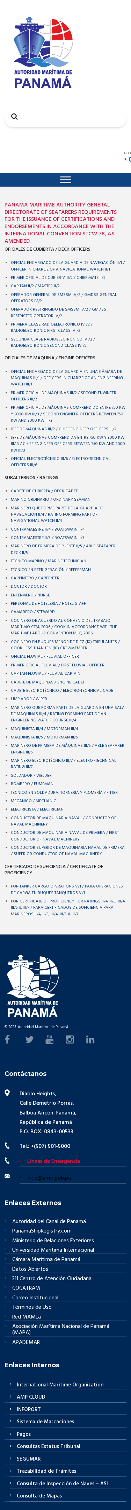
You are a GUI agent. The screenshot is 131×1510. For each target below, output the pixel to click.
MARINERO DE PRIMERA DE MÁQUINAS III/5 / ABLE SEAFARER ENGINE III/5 (67, 749)
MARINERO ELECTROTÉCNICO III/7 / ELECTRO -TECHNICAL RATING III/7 (63, 763)
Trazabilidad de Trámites (46, 1471)
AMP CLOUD (31, 1397)
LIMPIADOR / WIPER (29, 699)
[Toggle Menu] (65, 179)
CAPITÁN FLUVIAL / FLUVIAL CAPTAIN (45, 673)
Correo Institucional (35, 1298)
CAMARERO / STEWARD (33, 612)
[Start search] (13, 116)
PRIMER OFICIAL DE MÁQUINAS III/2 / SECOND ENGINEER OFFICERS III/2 (63, 396)
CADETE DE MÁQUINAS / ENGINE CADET (48, 682)
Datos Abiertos (30, 1269)
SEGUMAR (29, 1459)
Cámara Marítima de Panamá (46, 1260)
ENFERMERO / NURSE (30, 595)
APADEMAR (26, 1342)
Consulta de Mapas (39, 1496)
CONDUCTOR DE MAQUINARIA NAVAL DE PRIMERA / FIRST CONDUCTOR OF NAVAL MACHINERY (65, 836)
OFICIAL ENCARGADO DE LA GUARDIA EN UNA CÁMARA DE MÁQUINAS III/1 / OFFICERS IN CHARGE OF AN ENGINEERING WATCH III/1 (67, 378)
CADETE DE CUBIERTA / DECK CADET (44, 491)
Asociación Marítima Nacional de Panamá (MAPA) (60, 1330)
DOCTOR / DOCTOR (29, 586)
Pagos (24, 1434)
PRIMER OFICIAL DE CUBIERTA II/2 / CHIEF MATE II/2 (58, 277)
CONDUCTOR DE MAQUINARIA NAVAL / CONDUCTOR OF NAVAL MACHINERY (63, 821)
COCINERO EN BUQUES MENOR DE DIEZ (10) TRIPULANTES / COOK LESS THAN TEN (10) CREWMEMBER (65, 645)
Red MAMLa (26, 1317)
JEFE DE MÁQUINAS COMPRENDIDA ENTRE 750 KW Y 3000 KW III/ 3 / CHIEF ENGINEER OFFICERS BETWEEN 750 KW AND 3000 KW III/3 (68, 444)
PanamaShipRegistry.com (42, 1231)
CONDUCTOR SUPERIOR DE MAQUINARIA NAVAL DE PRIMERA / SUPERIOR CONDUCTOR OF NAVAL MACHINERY (68, 851)
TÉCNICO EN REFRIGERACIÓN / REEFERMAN (51, 569)
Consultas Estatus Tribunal (48, 1446)
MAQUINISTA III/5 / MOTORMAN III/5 (44, 737)
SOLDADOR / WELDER (31, 775)
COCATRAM (26, 1288)
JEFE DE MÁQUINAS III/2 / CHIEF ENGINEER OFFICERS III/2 (63, 429)
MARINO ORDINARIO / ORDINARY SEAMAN (50, 499)
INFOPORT (29, 1410)
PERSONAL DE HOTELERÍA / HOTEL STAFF (48, 603)
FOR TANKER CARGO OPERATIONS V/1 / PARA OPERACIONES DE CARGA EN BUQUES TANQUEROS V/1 (67, 889)
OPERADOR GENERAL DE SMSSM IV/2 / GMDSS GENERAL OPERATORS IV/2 (64, 298)
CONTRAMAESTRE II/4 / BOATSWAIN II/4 (48, 529)
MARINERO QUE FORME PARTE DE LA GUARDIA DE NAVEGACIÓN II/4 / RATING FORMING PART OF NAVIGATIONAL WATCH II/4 (57, 515)
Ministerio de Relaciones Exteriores (53, 1241)
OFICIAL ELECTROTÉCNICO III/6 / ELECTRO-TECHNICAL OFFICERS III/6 (60, 462)
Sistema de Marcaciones (45, 1422)
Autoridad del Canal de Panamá (49, 1222)
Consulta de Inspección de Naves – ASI (62, 1484)
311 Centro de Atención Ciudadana (52, 1279)
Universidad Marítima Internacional (53, 1250)
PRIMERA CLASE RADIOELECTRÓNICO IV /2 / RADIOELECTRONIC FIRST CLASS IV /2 (52, 327)
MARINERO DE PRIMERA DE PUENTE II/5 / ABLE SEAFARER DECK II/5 (63, 549)
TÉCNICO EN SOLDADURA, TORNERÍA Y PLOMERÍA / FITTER (64, 792)
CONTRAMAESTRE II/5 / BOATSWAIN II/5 (48, 537)
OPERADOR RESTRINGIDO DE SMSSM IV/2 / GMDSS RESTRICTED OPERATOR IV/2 (58, 312)
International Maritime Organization (60, 1385)
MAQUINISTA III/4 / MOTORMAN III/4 (44, 729)
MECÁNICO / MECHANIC (33, 801)
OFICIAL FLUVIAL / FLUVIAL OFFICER (45, 656)
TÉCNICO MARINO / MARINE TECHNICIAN (48, 561)
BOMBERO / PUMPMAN (32, 784)
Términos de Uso (32, 1307)
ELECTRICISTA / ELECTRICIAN (37, 809)
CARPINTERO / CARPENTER (35, 578)
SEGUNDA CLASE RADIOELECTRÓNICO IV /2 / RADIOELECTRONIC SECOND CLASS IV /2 (53, 342)
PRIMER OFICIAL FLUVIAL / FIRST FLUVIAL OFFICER (57, 665)
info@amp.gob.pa (49, 1178)
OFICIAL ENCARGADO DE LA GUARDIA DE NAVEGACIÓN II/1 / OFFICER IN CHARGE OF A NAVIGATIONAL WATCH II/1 (68, 266)
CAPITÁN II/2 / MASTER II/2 (35, 286)
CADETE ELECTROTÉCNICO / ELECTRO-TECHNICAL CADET (63, 690)
